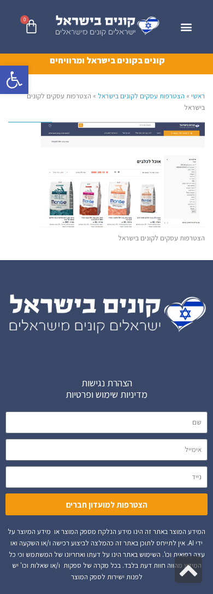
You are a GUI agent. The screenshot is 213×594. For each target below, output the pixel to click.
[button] (14, 80)
